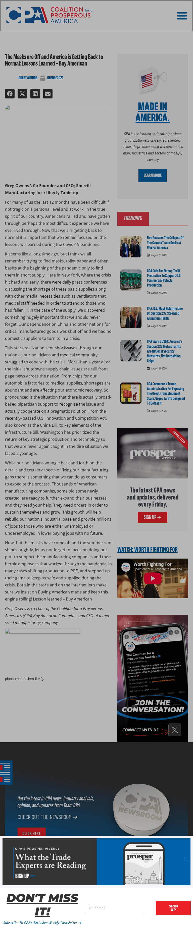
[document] (96, 464)
